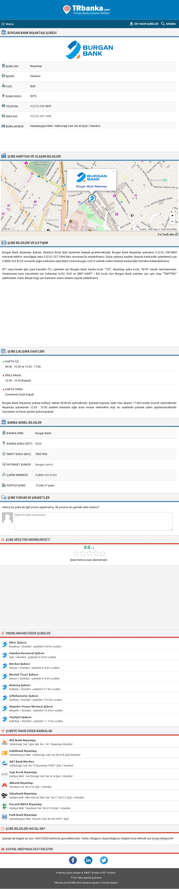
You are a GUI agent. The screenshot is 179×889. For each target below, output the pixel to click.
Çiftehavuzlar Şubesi (23, 695)
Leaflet (142, 229)
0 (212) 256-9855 (40, 106)
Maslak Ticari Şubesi (23, 674)
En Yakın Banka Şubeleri (88, 877)
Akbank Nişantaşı (21, 783)
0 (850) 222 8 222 (46, 475)
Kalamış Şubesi (19, 685)
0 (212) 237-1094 (40, 116)
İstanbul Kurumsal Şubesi (26, 653)
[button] (89, 196)
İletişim (114, 883)
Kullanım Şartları (91, 883)
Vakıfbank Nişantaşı (23, 751)
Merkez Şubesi (19, 663)
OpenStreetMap (169, 229)
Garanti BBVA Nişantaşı (25, 804)
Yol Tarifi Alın (166, 234)
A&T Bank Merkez (21, 761)
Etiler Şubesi (17, 642)
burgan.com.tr (44, 464)
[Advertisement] (89, 140)
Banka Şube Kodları (70, 872)
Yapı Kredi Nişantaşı (23, 772)
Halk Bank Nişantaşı (23, 815)
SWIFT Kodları (92, 872)
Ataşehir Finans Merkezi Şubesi (31, 706)
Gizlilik (105, 883)
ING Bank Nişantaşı (22, 740)
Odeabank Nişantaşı (23, 793)
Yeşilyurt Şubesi (20, 717)
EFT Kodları (109, 872)
